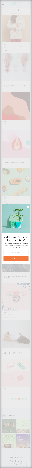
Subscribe (16, 258)
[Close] (28, 206)
